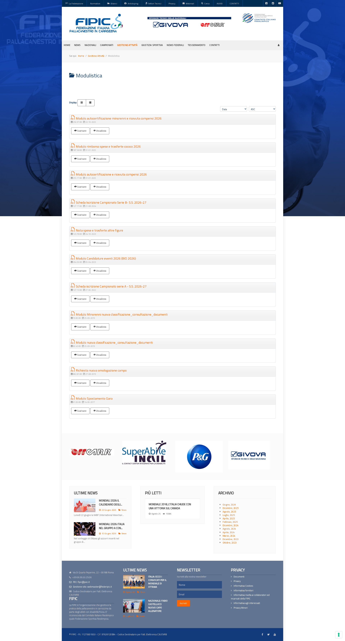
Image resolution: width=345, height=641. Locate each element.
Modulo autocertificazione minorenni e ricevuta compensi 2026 (118, 118)
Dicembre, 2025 (230, 508)
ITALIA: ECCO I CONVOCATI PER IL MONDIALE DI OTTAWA (157, 582)
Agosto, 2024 (229, 528)
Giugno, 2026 (229, 504)
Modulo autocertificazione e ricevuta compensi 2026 (111, 174)
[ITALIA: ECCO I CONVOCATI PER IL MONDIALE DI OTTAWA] (134, 581)
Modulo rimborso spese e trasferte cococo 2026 (108, 146)
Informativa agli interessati (247, 603)
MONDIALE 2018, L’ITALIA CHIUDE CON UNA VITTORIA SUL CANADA (170, 506)
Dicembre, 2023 (230, 539)
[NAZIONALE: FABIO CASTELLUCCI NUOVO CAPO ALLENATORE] (134, 606)
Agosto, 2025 (229, 511)
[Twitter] (273, 3)
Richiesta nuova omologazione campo (101, 370)
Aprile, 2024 (229, 532)
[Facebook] (266, 3)
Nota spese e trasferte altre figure (99, 230)
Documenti (239, 576)
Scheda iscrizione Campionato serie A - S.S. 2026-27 (110, 286)
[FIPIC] (96, 23)
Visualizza (101, 130)
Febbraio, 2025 (230, 522)
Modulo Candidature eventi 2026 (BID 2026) (105, 258)
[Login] (278, 45)
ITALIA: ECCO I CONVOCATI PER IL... (110, 502)
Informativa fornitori (243, 590)
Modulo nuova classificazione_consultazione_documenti (114, 342)
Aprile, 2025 (229, 518)
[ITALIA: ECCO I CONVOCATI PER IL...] (84, 505)
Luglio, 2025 (229, 515)
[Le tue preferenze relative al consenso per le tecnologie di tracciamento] (338, 634)
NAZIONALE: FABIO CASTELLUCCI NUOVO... (112, 529)
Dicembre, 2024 (230, 525)
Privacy (237, 581)
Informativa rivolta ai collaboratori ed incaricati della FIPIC (250, 596)
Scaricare (81, 130)
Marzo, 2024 (229, 535)
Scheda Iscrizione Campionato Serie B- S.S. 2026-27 (110, 202)
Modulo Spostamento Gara (93, 398)
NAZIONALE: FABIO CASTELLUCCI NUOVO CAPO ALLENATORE (158, 606)
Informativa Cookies (243, 586)
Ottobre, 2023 (229, 542)
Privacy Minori (241, 607)
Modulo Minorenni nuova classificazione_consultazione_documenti (121, 314)
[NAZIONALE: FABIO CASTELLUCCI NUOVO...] (84, 532)
